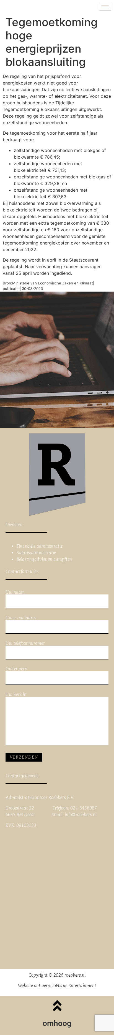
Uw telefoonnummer (25, 643)
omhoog (57, 1023)
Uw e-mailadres (21, 618)
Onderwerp (16, 669)
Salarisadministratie (36, 552)
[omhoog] (57, 1005)
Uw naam (15, 592)
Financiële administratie (40, 546)
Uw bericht (16, 694)
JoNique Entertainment (74, 985)
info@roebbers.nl (81, 814)
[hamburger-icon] (105, 7)
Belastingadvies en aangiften (44, 559)
